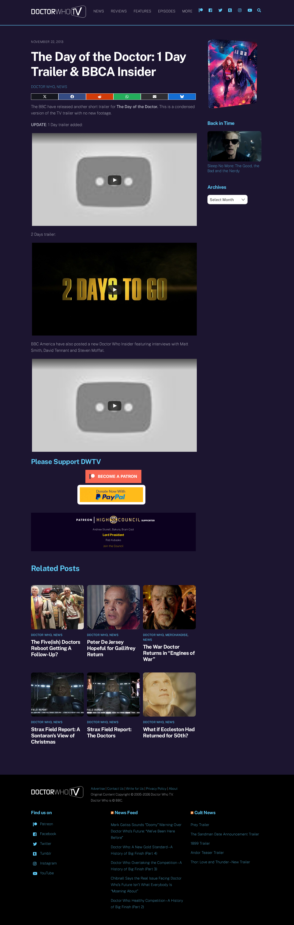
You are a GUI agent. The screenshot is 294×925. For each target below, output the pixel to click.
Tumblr (45, 853)
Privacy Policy (156, 789)
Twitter (45, 843)
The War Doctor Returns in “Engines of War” (169, 653)
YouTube (46, 873)
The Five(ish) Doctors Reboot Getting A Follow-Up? (55, 648)
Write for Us (135, 789)
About (173, 789)
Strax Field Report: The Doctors (109, 732)
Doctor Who (43, 87)
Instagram (48, 863)
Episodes (166, 11)
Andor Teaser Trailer (207, 852)
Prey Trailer (200, 825)
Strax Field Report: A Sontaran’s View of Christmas (55, 735)
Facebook (47, 834)
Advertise (98, 789)
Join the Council (113, 546)
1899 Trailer (200, 843)
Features (142, 11)
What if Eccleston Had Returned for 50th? (169, 732)
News (98, 11)
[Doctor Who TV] (58, 16)
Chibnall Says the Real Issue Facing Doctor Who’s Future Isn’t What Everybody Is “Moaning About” (146, 884)
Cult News (205, 812)
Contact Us (115, 789)
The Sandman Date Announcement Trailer (225, 834)
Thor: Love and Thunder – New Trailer (220, 862)
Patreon (46, 824)
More (187, 11)
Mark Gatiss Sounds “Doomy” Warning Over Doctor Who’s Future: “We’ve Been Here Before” (146, 831)
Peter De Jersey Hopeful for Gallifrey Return (111, 648)
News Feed (126, 812)
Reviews (119, 11)
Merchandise (176, 635)
